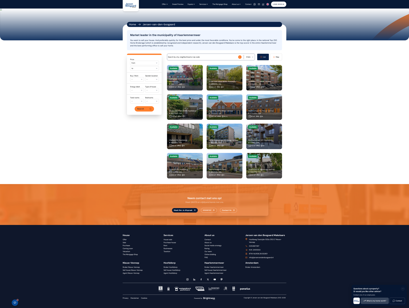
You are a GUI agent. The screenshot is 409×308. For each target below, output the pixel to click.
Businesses (168, 248)
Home (132, 24)
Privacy (125, 298)
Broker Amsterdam (252, 267)
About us (209, 235)
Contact (248, 4)
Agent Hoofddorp (170, 273)
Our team (208, 251)
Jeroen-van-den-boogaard (159, 24)
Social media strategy (213, 245)
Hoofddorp (170, 262)
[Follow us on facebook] (201, 279)
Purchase (126, 245)
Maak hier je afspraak (183, 210)
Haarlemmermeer (214, 262)
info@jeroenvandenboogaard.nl (261, 257)
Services (202, 4)
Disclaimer (135, 298)
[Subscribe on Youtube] (214, 279)
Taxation (167, 251)
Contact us (226, 210)
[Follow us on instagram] (187, 279)
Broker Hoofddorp (170, 267)
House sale (168, 239)
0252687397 (207, 210)
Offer (164, 4)
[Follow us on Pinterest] (221, 279)
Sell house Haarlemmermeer (215, 270)
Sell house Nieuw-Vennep (133, 270)
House (126, 235)
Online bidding (210, 254)
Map (277, 57)
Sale (124, 242)
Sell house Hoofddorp (172, 270)
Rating (207, 248)
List (264, 57)
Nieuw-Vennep (131, 262)
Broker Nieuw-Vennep (131, 267)
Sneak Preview (177, 4)
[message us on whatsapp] (255, 4)
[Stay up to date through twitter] (208, 279)
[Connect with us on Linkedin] (194, 279)
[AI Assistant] (263, 4)
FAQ (206, 257)
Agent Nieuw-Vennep (131, 273)
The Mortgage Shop (220, 4)
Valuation (126, 251)
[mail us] (259, 4)
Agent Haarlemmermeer (213, 273)
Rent (165, 245)
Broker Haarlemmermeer (214, 267)
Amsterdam (252, 262)
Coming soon (128, 248)
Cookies (144, 298)
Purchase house (170, 242)
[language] (267, 4)
